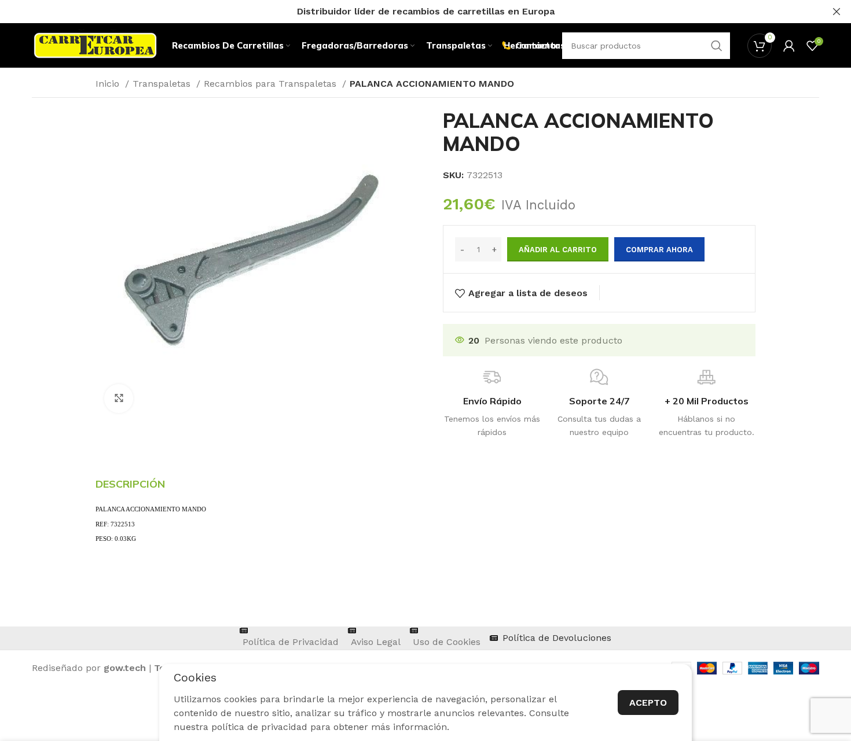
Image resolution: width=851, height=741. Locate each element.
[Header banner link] (408, 11)
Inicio (109, 83)
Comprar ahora (659, 249)
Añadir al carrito (558, 249)
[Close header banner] (836, 11)
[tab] (130, 484)
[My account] (789, 45)
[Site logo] (95, 44)
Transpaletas (163, 83)
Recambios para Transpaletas (271, 83)
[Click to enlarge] (118, 398)
